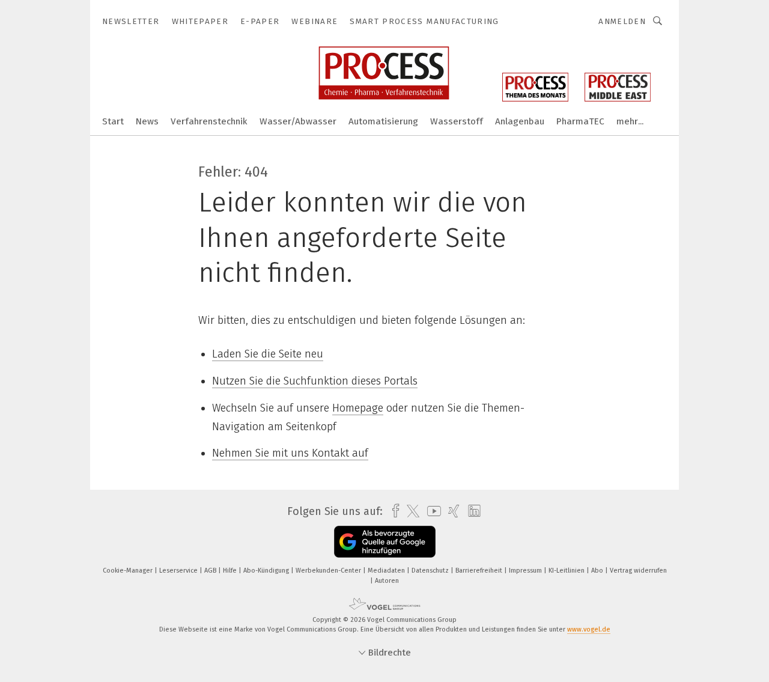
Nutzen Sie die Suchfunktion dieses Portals (315, 381)
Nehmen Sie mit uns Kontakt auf (290, 453)
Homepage (357, 408)
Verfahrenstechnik (209, 121)
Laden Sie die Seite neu (267, 354)
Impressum (526, 570)
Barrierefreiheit (479, 570)
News (147, 121)
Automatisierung (383, 121)
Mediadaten (387, 570)
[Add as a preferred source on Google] (385, 542)
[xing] (451, 511)
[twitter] (410, 511)
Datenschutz (431, 570)
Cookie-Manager (128, 570)
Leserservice (179, 570)
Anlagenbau (519, 121)
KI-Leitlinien (567, 570)
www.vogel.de (588, 629)
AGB (211, 570)
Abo (598, 570)
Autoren (387, 581)
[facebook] (392, 511)
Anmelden (622, 21)
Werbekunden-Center (329, 570)
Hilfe (231, 570)
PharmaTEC (580, 121)
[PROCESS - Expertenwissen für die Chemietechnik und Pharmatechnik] (113, 120)
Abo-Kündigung (267, 570)
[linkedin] (471, 511)
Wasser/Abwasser (298, 121)
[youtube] (431, 511)
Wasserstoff (456, 121)
